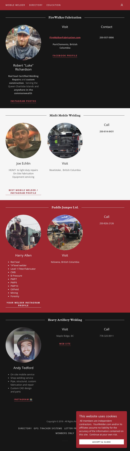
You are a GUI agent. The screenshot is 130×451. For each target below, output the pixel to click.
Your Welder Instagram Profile (23, 304)
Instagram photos (23, 101)
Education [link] (54, 5)
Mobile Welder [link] (15, 5)
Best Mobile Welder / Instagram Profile (23, 191)
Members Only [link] (65, 433)
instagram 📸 (23, 399)
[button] (121, 5)
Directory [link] (36, 5)
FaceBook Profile (65, 55)
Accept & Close (101, 442)
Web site (65, 343)
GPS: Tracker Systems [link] (48, 428)
